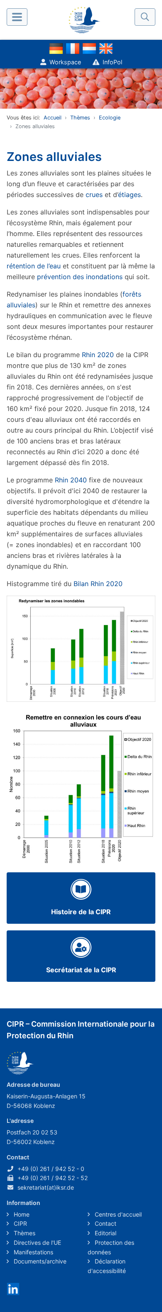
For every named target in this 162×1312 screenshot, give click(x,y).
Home (20, 1214)
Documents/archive (39, 1261)
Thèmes (80, 117)
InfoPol (112, 62)
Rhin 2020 (98, 355)
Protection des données (111, 1247)
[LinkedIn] (13, 1288)
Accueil (52, 117)
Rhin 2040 (71, 480)
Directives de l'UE (36, 1242)
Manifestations (32, 1252)
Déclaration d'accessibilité (107, 1266)
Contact (104, 1223)
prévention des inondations (80, 277)
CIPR (19, 1223)
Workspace (65, 62)
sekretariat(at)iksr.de (45, 1187)
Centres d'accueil (117, 1214)
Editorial (104, 1233)
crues (94, 194)
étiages (129, 194)
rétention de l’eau (34, 266)
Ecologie (109, 117)
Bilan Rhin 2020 (98, 583)
